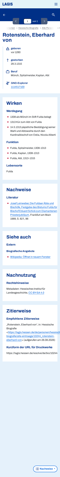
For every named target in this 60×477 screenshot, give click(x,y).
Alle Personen (49, 28)
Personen (10, 28)
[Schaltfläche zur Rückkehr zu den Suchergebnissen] (4, 15)
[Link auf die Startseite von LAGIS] (18, 4)
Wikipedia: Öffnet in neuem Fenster (30, 257)
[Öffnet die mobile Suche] (53, 15)
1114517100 (17, 86)
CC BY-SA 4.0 (36, 292)
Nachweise (46, 468)
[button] (56, 4)
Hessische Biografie (28, 28)
